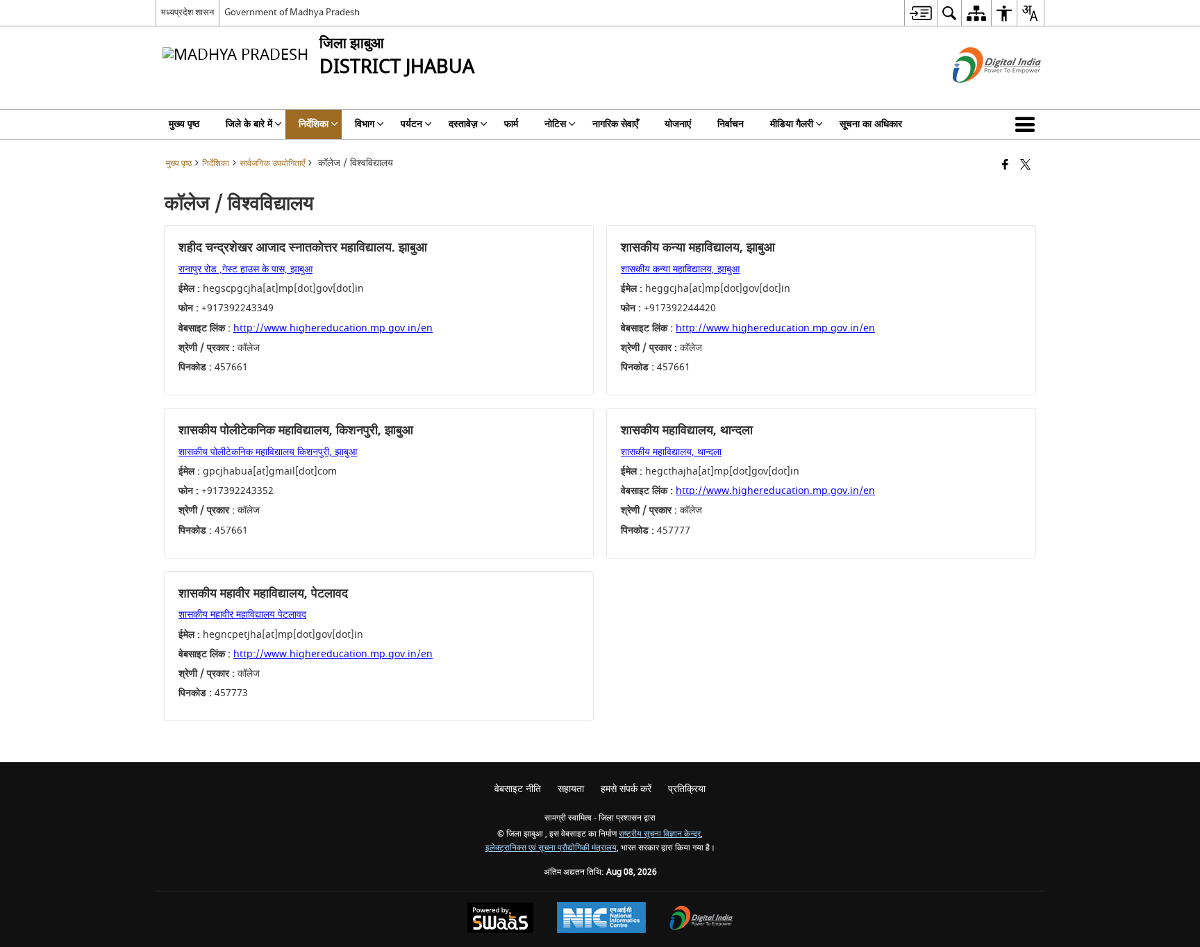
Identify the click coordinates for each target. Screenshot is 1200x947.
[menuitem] (920, 13)
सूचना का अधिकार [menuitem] (871, 124)
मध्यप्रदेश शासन (187, 12)
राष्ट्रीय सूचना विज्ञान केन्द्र (660, 834)
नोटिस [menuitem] (555, 124)
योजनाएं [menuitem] (678, 124)
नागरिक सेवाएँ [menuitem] (615, 124)
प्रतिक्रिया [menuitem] (687, 789)
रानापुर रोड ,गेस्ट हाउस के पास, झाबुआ (245, 269)
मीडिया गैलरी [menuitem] (791, 124)
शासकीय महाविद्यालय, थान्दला (671, 452)
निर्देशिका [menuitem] (313, 124)
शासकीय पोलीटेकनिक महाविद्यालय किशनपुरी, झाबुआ (267, 452)
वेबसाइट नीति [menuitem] (517, 789)
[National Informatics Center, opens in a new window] (601, 919)
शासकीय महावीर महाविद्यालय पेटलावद (242, 614)
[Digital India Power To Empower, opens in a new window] (701, 919)
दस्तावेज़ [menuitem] (463, 124)
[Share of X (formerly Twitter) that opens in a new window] (1025, 166)
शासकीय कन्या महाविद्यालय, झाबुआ (680, 269)
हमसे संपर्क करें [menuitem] (626, 789)
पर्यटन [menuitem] (411, 124)
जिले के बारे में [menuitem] (249, 124)
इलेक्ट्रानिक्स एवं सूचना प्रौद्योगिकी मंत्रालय (551, 848)
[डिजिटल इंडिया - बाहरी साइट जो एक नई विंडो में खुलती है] (979, 95)
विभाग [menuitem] (364, 124)
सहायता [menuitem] (571, 789)
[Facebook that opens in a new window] (1005, 166)
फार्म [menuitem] (511, 124)
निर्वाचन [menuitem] (730, 124)
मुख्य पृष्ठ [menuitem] (184, 124)
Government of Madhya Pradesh (292, 12)
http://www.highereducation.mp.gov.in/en (333, 328)
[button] (1027, 124)
